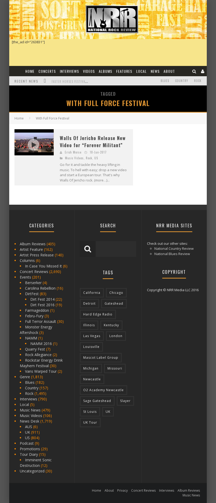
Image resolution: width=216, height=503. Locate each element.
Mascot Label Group (100, 357)
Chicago (116, 292)
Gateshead (114, 303)
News (155, 71)
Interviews (69, 71)
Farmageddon (37, 310)
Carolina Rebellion (40, 288)
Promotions (30, 448)
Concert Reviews (34, 271)
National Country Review (174, 248)
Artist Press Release (37, 254)
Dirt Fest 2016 (42, 304)
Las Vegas (91, 336)
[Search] (194, 71)
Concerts (47, 71)
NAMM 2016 (41, 343)
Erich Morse (73, 152)
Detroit (89, 303)
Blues (165, 81)
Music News (30, 410)
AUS (28, 426)
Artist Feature (31, 249)
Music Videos (74, 158)
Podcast (27, 443)
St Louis (90, 411)
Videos (89, 71)
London (115, 336)
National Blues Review (172, 253)
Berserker (33, 282)
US (96, 158)
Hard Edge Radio (97, 314)
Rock (198, 81)
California (91, 292)
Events (25, 277)
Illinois (89, 325)
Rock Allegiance (38, 354)
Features (124, 71)
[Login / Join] (203, 71)
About (169, 71)
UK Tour (90, 422)
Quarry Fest (35, 349)
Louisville (91, 346)
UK (27, 432)
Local (141, 71)
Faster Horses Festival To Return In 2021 (83, 81)
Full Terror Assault (40, 321)
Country (181, 81)
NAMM (31, 338)
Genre (25, 376)
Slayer (125, 401)
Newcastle (92, 379)
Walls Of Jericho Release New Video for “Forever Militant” (93, 141)
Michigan (91, 368)
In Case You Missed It (43, 266)
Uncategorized (32, 470)
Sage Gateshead (97, 401)
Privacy (122, 490)
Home (30, 71)
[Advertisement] (177, 162)
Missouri (114, 368)
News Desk (29, 421)
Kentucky (111, 325)
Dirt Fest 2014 (42, 299)
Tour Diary (29, 454)
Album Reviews (33, 243)
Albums (105, 71)
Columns (27, 260)
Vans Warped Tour (41, 371)
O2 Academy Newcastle (103, 390)
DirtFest (32, 293)
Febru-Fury (34, 315)
